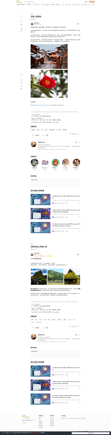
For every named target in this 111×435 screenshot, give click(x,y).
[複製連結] (21, 99)
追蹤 (78, 23)
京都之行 (60, 319)
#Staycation (79, 418)
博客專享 (58, 4)
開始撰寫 (92, 1)
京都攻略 (33, 129)
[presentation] (30, 163)
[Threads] (21, 95)
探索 (43, 4)
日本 (42, 129)
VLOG (63, 4)
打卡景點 (59, 129)
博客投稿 (41, 427)
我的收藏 (52, 422)
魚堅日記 (34, 167)
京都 (46, 129)
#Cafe (74, 418)
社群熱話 (29, 4)
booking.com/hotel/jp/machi (43, 105)
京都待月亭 (36, 23)
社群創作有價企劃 (20, 4)
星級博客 (52, 4)
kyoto (40, 319)
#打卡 (68, 418)
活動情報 (59, 119)
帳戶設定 (52, 420)
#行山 (65, 418)
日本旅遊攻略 (52, 129)
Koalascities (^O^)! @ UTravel (45, 167)
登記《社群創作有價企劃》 (45, 116)
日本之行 (54, 319)
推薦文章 (47, 4)
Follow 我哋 (55, 122)
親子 (79, 4)
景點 (38, 129)
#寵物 (62, 418)
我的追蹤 (52, 424)
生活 (82, 4)
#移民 (84, 418)
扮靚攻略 (54, 119)
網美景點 (65, 129)
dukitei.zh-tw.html (57, 105)
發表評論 (34, 179)
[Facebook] (21, 89)
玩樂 (76, 4)
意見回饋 (41, 425)
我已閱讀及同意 (90, 433)
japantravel (39, 322)
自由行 (65, 319)
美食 (67, 4)
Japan (32, 322)
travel (70, 319)
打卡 (38, 119)
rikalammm (66, 167)
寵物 (85, 4)
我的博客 (52, 425)
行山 (89, 4)
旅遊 (70, 4)
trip (74, 319)
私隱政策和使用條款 (35, 432)
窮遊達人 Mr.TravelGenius (55, 167)
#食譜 (71, 418)
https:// (33, 105)
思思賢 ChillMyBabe (76, 167)
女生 (73, 4)
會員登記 (86, 1)
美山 (36, 319)
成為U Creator (36, 4)
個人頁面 (52, 418)
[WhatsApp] (21, 92)
